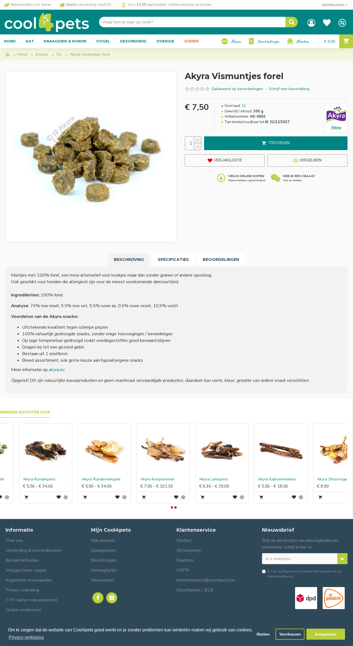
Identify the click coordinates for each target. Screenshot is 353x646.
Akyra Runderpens (314, 479)
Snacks (41, 54)
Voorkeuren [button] (290, 634)
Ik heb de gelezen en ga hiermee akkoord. (304, 574)
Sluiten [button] (263, 634)
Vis (59, 54)
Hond (22, 54)
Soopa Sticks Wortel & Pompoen (28, 479)
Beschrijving (129, 259)
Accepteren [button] (325, 634)
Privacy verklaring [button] (26, 637)
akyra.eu (57, 370)
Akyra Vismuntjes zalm (259, 479)
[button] (172, 507)
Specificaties (173, 259)
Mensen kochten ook (25, 412)
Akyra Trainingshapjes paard (204, 479)
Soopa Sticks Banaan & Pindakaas (86, 479)
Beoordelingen (221, 259)
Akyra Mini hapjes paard (142, 479)
